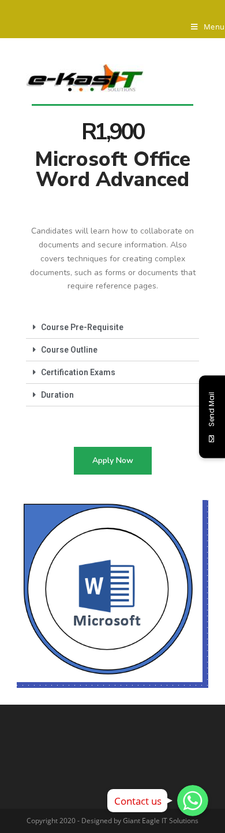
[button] (113, 461)
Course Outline (69, 349)
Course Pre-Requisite (82, 327)
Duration (57, 394)
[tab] (112, 327)
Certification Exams (78, 372)
